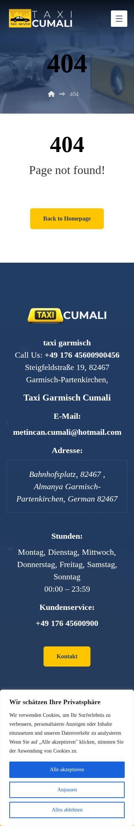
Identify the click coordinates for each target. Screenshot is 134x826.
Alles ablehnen (67, 810)
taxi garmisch (67, 342)
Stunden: (67, 536)
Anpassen (67, 789)
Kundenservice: (67, 607)
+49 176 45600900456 (82, 355)
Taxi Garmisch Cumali (67, 397)
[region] (67, 758)
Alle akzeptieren (67, 769)
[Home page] (51, 94)
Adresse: (67, 450)
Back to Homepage (67, 218)
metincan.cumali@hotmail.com (67, 432)
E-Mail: (67, 416)
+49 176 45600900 (67, 623)
